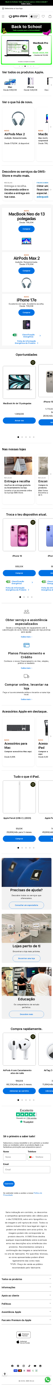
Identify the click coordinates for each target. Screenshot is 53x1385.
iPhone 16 (17, 556)
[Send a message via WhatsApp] (48, 1380)
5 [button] (34, 437)
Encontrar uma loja (26, 958)
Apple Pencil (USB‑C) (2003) (17, 818)
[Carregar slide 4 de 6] (27, 66)
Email (6, 1164)
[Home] (18, 16)
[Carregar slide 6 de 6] (33, 66)
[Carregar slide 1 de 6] (19, 66)
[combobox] (31, 1157)
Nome (6, 1152)
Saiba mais (25, 637)
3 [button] (26, 437)
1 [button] (18, 437)
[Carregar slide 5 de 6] (30, 66)
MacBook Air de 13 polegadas (17, 403)
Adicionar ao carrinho (19, 1091)
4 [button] (30, 437)
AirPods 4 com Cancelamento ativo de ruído (17, 1071)
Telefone (32, 1152)
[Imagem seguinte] (50, 85)
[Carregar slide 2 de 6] (22, 66)
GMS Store (30, 1381)
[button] (3, 16)
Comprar (19, 573)
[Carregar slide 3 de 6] (25, 66)
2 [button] (22, 437)
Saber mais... (26, 4)
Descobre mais (26, 1014)
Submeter (9, 1183)
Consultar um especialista (26, 905)
